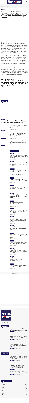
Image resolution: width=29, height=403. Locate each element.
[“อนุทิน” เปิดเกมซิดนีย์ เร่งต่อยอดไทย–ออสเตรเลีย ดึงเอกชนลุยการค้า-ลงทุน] (5, 243)
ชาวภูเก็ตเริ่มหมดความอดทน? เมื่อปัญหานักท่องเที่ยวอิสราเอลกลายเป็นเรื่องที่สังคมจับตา (18, 204)
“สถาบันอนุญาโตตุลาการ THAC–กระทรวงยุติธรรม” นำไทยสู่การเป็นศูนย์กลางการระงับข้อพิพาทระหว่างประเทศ (18, 219)
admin (2, 124)
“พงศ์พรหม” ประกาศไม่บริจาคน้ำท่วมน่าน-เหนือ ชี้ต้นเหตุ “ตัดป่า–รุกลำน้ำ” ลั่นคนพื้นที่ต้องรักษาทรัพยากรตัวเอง (18, 211)
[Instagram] (4, 323)
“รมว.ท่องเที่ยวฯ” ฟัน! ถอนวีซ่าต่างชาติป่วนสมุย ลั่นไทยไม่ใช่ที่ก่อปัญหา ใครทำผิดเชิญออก (13, 121)
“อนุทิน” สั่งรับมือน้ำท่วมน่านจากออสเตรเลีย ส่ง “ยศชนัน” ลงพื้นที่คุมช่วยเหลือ (19, 228)
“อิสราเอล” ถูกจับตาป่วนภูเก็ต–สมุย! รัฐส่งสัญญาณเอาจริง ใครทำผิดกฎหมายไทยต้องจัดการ (18, 127)
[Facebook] (2, 323)
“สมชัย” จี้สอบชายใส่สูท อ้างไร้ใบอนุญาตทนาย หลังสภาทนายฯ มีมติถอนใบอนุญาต (18, 251)
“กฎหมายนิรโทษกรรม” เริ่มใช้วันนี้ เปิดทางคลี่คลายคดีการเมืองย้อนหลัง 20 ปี (18, 141)
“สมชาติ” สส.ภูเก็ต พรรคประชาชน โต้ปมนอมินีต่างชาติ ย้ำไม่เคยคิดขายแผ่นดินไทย (18, 196)
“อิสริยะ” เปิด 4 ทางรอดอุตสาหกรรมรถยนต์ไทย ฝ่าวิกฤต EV (18, 266)
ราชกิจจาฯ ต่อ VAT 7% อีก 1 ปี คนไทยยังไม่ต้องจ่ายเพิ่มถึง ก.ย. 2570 (18, 188)
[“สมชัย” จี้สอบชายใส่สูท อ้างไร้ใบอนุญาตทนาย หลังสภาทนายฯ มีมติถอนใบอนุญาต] (5, 251)
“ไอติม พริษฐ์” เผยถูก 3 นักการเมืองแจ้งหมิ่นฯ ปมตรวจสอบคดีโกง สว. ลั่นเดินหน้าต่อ (18, 236)
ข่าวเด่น (3, 119)
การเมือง (3, 9)
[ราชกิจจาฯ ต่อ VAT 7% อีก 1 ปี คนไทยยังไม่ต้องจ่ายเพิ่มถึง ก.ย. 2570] (5, 188)
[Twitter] (6, 323)
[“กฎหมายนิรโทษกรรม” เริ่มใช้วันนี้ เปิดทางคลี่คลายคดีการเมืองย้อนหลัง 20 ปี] (5, 143)
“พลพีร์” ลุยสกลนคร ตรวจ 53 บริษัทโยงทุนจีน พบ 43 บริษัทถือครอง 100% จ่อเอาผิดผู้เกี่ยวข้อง (18, 259)
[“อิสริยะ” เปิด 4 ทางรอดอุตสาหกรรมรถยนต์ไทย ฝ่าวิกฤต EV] (5, 266)
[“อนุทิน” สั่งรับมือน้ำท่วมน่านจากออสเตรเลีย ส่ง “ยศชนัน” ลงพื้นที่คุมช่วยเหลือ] (5, 228)
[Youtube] (8, 323)
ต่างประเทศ (3, 138)
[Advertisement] (14, 289)
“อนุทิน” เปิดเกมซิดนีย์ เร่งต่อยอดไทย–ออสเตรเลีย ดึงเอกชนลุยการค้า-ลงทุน (18, 243)
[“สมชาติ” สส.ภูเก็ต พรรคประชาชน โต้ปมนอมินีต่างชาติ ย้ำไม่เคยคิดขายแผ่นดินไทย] (5, 196)
